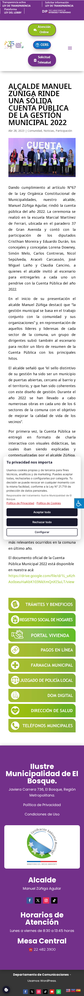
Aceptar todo (42, 512)
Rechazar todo (42, 522)
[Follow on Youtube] (52, 991)
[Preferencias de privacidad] (6, 990)
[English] (68, 990)
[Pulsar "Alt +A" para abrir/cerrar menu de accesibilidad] (79, 503)
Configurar (42, 532)
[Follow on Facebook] (30, 900)
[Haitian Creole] (73, 990)
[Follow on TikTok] (54, 900)
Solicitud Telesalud (44, 59)
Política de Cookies (49, 503)
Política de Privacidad (42, 804)
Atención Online (44, 29)
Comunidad (35, 130)
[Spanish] (78, 990)
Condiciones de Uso (42, 814)
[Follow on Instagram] (46, 900)
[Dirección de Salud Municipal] (42, 716)
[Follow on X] (38, 900)
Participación (64, 130)
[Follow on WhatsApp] (58, 991)
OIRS (44, 44)
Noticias (49, 130)
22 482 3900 (45, 949)
